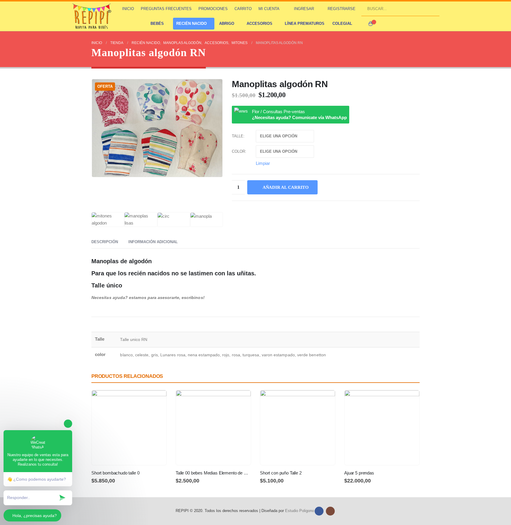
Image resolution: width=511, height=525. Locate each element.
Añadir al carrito (286, 187)
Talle (237, 136)
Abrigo (226, 23)
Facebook (319, 511)
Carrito (243, 8)
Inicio (128, 8)
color (238, 151)
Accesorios (259, 23)
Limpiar (263, 163)
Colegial (342, 23)
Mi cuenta (268, 8)
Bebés (157, 23)
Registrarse (341, 8)
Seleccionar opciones (156, 400)
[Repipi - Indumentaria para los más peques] (92, 16)
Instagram (330, 511)
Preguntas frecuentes (166, 8)
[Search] (432, 8)
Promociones (213, 8)
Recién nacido (191, 23)
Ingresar (304, 8)
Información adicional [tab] (153, 242)
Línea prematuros (304, 23)
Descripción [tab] (104, 242)
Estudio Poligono (299, 510)
